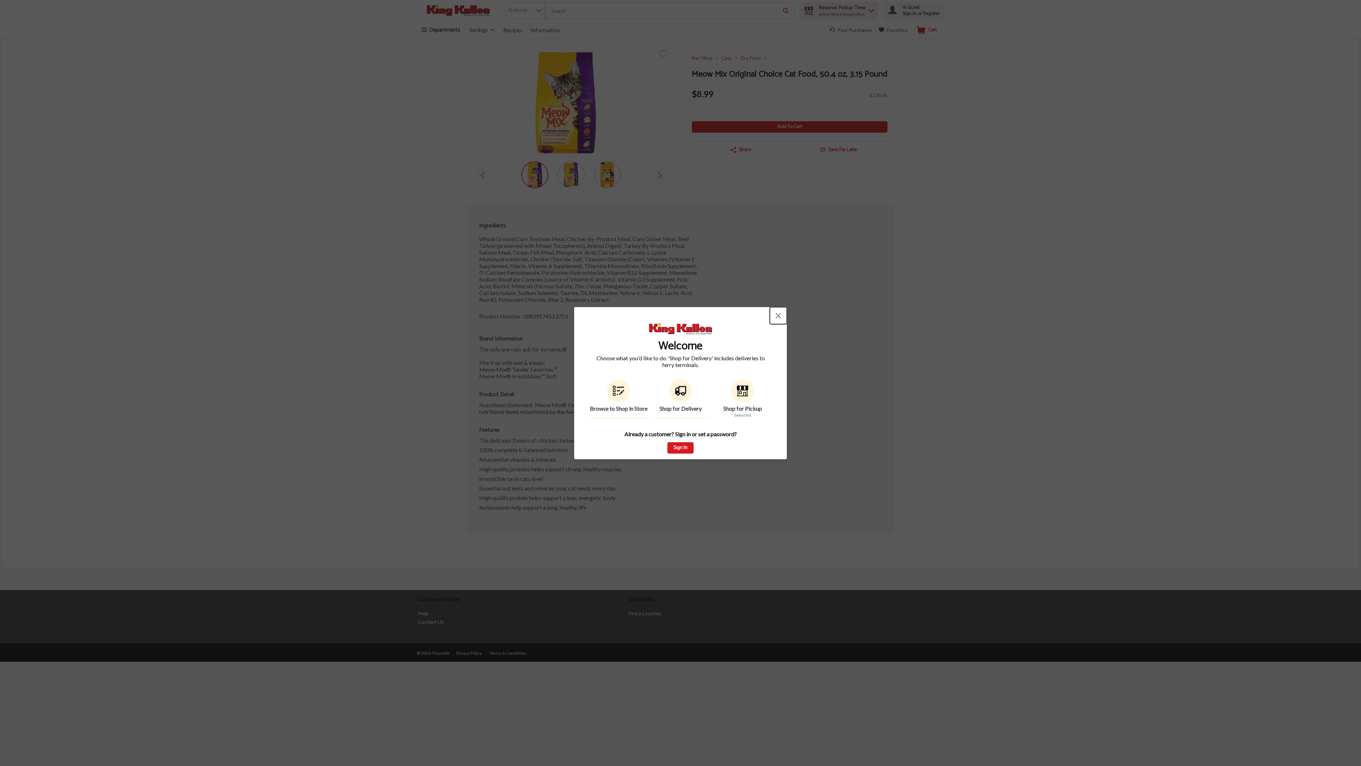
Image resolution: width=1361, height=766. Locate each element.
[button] (618, 398)
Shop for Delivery (681, 408)
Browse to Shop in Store (619, 408)
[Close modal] (778, 315)
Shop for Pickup (742, 408)
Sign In (680, 448)
